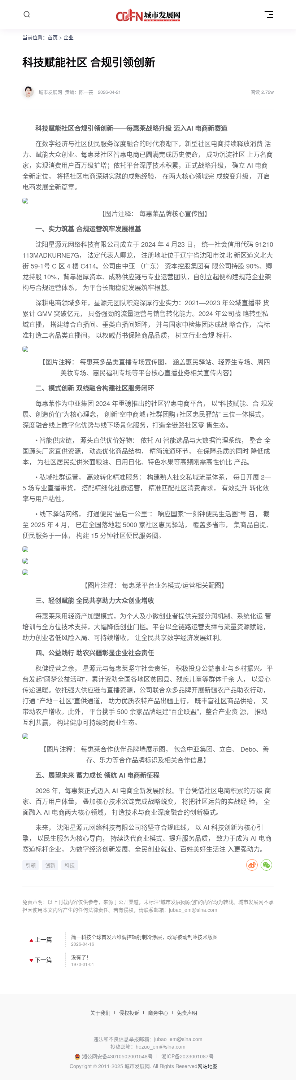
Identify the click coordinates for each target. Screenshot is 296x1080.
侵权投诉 (129, 1012)
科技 (70, 865)
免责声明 (187, 1012)
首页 (53, 37)
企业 (69, 37)
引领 (31, 865)
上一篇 (42, 939)
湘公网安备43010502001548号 (117, 1056)
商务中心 (158, 1012)
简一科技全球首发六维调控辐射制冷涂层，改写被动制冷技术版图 (144, 936)
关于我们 (100, 1012)
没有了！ (81, 957)
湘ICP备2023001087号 (187, 1056)
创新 (50, 865)
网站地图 (207, 1066)
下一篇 (42, 960)
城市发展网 (50, 91)
